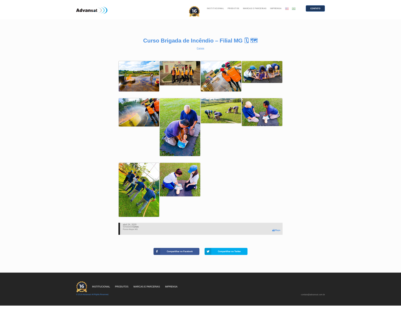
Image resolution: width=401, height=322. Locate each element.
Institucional (215, 8)
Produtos (233, 8)
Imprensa (275, 8)
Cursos (200, 48)
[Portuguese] (294, 8)
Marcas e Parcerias (255, 8)
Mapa (277, 230)
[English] (287, 8)
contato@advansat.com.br (313, 294)
